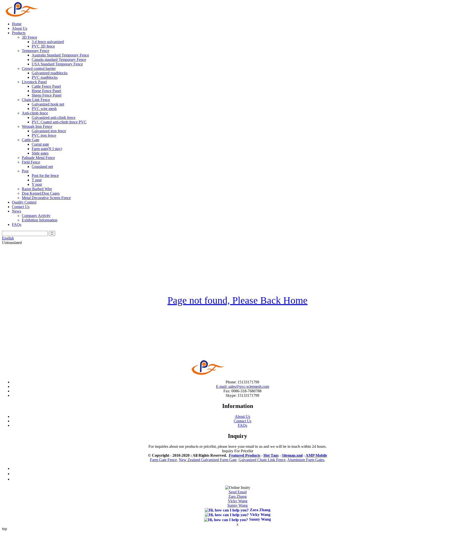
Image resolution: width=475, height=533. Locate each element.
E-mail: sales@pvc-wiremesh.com (242, 386)
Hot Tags (271, 455)
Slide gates (40, 153)
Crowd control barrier (39, 68)
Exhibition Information (39, 220)
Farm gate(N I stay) (47, 149)
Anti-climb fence (35, 113)
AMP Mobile (316, 455)
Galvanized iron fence (49, 131)
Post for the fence (45, 175)
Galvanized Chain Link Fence (261, 460)
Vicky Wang (237, 501)
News (16, 211)
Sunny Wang (237, 505)
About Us (19, 28)
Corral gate (40, 144)
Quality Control (24, 202)
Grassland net (42, 166)
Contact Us (20, 207)
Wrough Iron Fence (37, 126)
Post (25, 171)
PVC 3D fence (43, 46)
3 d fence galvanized (48, 42)
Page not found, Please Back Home (237, 300)
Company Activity (36, 215)
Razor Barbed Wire (37, 189)
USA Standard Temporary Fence (57, 64)
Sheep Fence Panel (46, 95)
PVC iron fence (44, 135)
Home (17, 24)
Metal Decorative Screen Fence (46, 198)
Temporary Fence (35, 51)
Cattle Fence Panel (46, 86)
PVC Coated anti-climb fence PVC (59, 122)
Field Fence (31, 162)
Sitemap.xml (292, 455)
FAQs (16, 224)
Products (18, 33)
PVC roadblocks (45, 77)
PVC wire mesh (44, 109)
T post (37, 180)
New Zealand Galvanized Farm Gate (208, 460)
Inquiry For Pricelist (237, 451)
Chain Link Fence (36, 100)
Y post (37, 184)
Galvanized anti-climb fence (53, 117)
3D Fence (29, 37)
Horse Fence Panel (46, 91)
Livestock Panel (34, 82)
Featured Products (244, 455)
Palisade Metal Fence (38, 158)
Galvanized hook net (48, 104)
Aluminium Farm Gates (305, 460)
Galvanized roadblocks (50, 73)
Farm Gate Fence (163, 460)
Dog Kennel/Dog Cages (41, 193)
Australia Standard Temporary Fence (60, 55)
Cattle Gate (30, 140)
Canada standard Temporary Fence (59, 59)
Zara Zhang (237, 496)
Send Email (238, 492)
